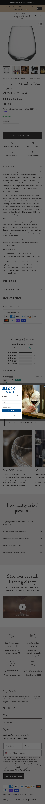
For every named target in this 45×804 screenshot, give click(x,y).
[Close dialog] (43, 386)
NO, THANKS (11, 413)
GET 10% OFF (11, 410)
